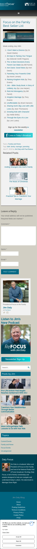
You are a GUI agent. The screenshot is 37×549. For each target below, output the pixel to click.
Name (4, 249)
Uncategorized (6, 451)
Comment (5, 224)
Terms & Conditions (18, 510)
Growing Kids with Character (18, 112)
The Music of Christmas (18, 182)
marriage (19, 146)
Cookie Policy (18, 515)
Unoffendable (12, 103)
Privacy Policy (18, 512)
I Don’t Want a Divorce (16, 50)
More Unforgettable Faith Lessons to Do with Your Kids (13, 427)
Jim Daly (7, 6)
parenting (26, 146)
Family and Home (14, 144)
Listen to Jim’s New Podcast (11, 320)
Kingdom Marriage (14, 97)
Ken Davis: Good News (16, 68)
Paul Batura (8, 310)
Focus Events (6, 448)
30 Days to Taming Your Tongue (19, 56)
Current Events (6, 441)
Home (18, 502)
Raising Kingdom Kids (15, 79)
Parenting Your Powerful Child (18, 74)
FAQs (19, 518)
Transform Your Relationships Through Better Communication (13, 409)
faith (8, 146)
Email (4, 260)
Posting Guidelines (18, 507)
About (18, 505)
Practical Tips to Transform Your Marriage (18, 197)
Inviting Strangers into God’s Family (19, 167)
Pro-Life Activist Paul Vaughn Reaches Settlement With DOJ (14, 392)
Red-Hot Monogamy (15, 91)
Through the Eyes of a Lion (17, 118)
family (13, 146)
